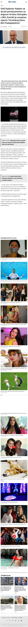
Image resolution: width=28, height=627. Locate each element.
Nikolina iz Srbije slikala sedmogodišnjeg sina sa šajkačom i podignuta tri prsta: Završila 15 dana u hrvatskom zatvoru (20, 608)
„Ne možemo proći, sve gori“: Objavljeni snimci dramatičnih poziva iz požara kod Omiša (6, 588)
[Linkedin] (15, 621)
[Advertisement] (14, 65)
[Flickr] (9, 621)
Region (2, 5)
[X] (18, 621)
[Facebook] (7, 621)
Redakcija (5, 26)
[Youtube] (21, 621)
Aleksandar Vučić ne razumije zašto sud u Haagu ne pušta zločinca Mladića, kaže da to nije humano (20, 589)
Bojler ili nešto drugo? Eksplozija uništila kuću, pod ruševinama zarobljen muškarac (7, 607)
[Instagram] (12, 621)
